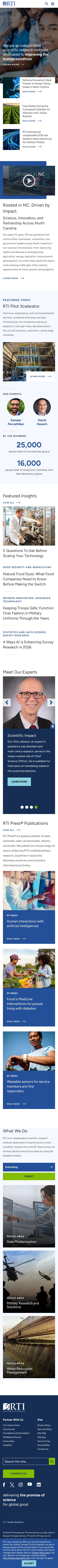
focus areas (33, 1151)
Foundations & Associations (16, 1433)
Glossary (41, 1437)
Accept (30, 1563)
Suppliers (7, 1445)
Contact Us (42, 1449)
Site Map (41, 1433)
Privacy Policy (44, 1425)
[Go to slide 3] (31, 807)
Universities (8, 1441)
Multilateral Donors (12, 1437)
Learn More (23, 64)
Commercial (9, 1429)
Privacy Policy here (41, 1552)
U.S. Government (11, 1425)
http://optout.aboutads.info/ (16, 1558)
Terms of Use (43, 1441)
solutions (16, 1151)
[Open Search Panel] (46, 3)
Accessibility (43, 1445)
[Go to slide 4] (36, 807)
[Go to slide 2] (26, 807)
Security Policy (44, 1429)
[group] (29, 702)
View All (11, 503)
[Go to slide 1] (22, 807)
